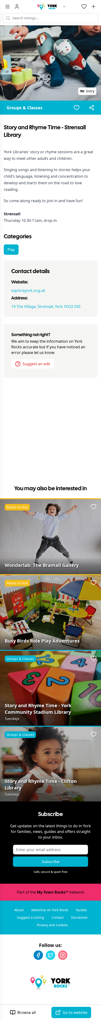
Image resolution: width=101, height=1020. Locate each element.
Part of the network (50, 892)
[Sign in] (17, 6)
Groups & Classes (25, 107)
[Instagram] (62, 955)
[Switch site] (64, 6)
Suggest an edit (36, 363)
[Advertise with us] (93, 6)
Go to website (75, 1012)
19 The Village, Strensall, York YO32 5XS (46, 306)
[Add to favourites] (76, 107)
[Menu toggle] (7, 6)
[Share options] (91, 107)
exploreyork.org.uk (28, 290)
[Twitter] (50, 955)
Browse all (26, 1012)
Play (11, 249)
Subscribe (50, 861)
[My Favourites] (84, 6)
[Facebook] (38, 955)
